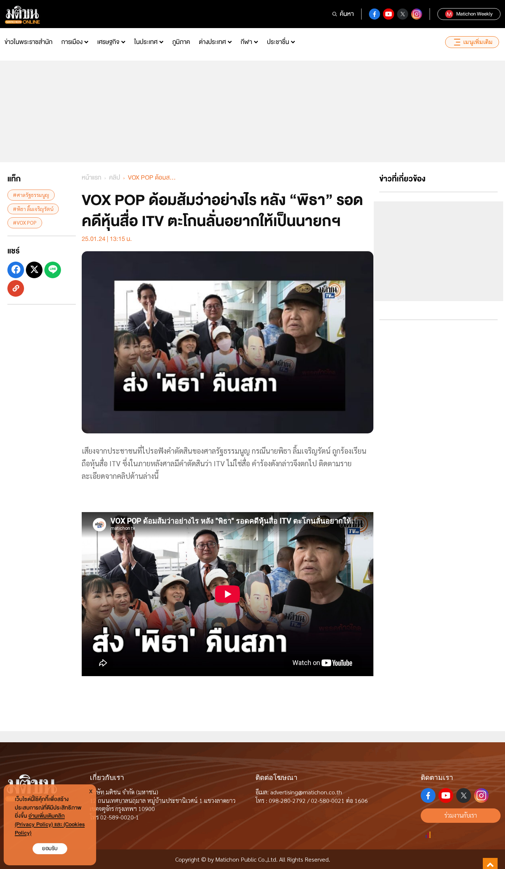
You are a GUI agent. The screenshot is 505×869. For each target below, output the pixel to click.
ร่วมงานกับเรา (460, 815)
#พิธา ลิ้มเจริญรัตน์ (33, 208)
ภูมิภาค (181, 42)
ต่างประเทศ (212, 42)
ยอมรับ (50, 848)
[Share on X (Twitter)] (34, 269)
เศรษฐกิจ (108, 42)
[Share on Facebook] (15, 269)
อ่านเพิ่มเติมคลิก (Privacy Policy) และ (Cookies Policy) (50, 824)
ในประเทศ (145, 42)
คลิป (114, 177)
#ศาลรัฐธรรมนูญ (31, 194)
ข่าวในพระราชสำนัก (28, 42)
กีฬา (246, 42)
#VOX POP (25, 222)
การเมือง (71, 42)
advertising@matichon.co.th (306, 792)
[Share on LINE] (52, 269)
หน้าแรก (91, 177)
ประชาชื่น (278, 42)
